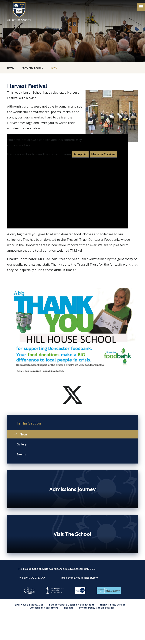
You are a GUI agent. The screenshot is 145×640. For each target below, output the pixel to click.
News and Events (32, 67)
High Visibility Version (112, 604)
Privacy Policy (87, 607)
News (53, 67)
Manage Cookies (103, 154)
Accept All (80, 154)
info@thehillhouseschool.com (79, 577)
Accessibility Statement (44, 607)
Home (10, 67)
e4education (87, 604)
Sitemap (69, 607)
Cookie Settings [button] (105, 607)
